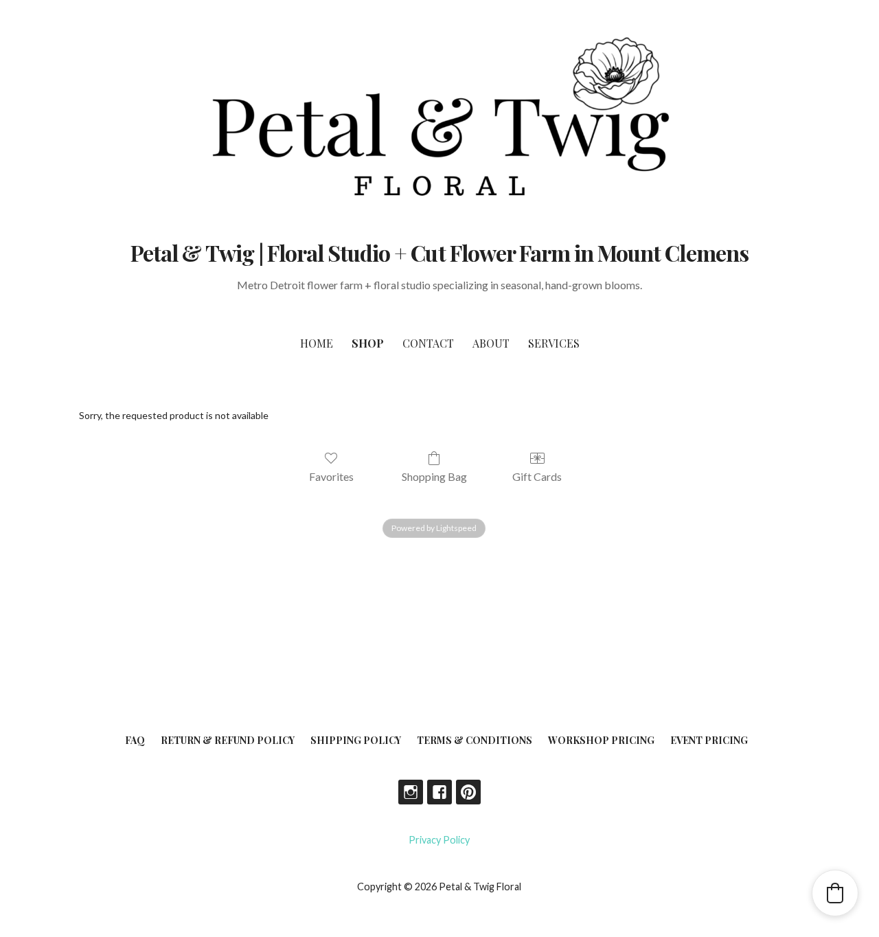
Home (316, 343)
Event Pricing (709, 740)
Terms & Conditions (474, 740)
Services (554, 343)
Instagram (410, 792)
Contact (428, 343)
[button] (835, 893)
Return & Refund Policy (228, 740)
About (491, 343)
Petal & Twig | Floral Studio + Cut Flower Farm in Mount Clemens (439, 252)
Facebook (439, 792)
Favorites (331, 476)
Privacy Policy (439, 840)
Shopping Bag (434, 476)
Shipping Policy (355, 740)
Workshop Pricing (601, 740)
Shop (368, 343)
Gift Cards (537, 476)
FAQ (135, 740)
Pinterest (468, 792)
